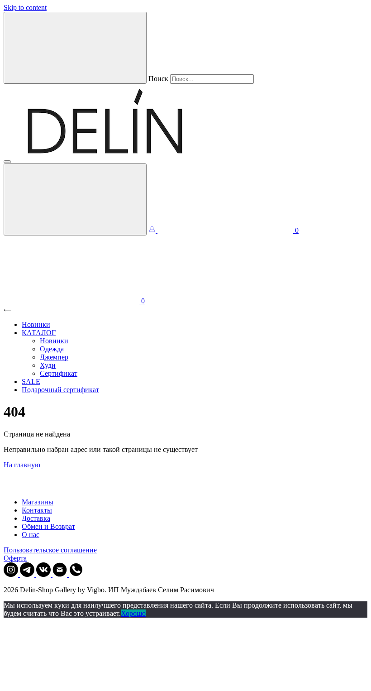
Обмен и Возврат (48, 526)
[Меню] (7, 161)
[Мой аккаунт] (152, 230)
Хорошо (133, 613)
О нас (30, 534)
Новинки (36, 324)
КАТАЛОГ (39, 332)
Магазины (37, 502)
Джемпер (54, 357)
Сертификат (58, 373)
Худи (48, 365)
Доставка (36, 518)
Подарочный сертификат (60, 389)
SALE (31, 381)
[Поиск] (75, 199)
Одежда (52, 349)
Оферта (15, 558)
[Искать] (75, 48)
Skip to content (25, 7)
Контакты (37, 510)
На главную (22, 465)
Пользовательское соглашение (50, 550)
